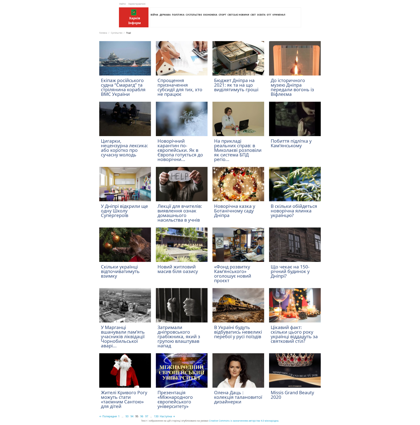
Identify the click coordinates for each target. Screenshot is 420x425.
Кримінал (279, 14)
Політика (178, 14)
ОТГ (269, 14)
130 (156, 416)
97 (146, 416)
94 (131, 416)
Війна (154, 14)
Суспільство (194, 14)
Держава (165, 14)
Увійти (122, 3)
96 (141, 416)
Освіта (261, 14)
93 (127, 416)
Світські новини (238, 14)
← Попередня (108, 416)
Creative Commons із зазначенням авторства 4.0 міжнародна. (244, 420)
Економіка (210, 14)
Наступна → (167, 416)
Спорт (222, 14)
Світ (253, 14)
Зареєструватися (136, 3)
